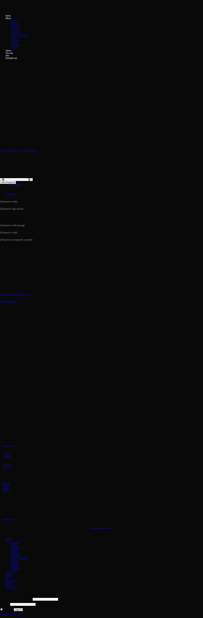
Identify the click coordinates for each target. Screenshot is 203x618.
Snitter (14, 28)
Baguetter (16, 33)
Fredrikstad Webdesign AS (101, 528)
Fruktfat (14, 38)
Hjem (8, 16)
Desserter (16, 45)
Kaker (14, 48)
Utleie (8, 50)
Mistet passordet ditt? (10, 614)
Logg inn (18, 610)
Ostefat (14, 41)
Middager (15, 31)
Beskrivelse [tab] (11, 194)
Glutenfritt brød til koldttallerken (15, 295)
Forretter (15, 21)
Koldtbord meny (14, 151)
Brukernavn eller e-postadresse (16, 599)
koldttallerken (30, 151)
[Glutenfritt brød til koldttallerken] (20, 290)
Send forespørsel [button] (8, 302)
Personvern (8, 519)
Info (7, 55)
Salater (14, 43)
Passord (5, 604)
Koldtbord (16, 26)
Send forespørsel (8, 182)
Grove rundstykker (20, 36)
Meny (8, 18)
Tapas (14, 23)
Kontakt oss (11, 58)
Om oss (9, 53)
